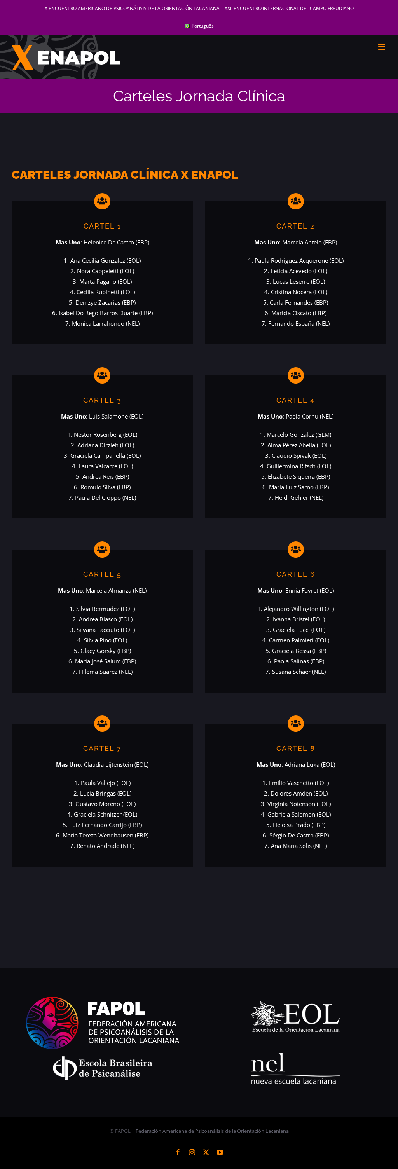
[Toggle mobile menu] (382, 47)
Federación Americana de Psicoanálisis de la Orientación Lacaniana (212, 1130)
